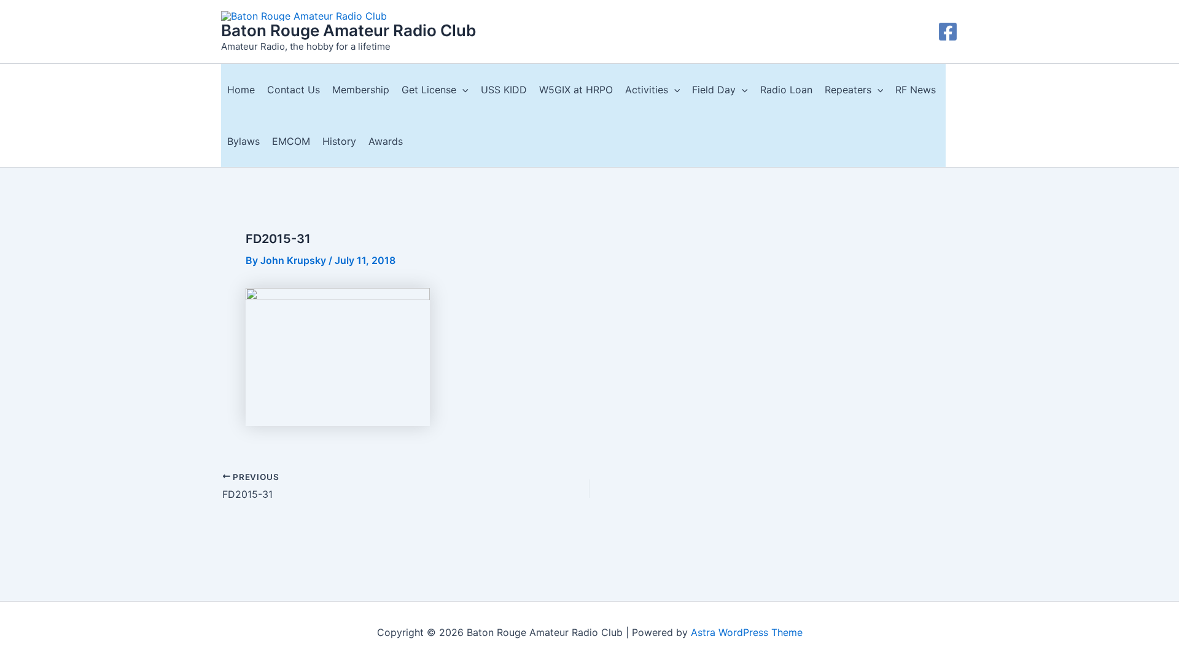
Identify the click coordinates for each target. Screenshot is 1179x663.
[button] (462, 89)
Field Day (714, 89)
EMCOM (291, 141)
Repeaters (848, 89)
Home (241, 89)
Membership (360, 89)
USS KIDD (504, 89)
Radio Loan (786, 89)
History (339, 141)
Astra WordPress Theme (747, 632)
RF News (915, 89)
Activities (646, 89)
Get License (429, 89)
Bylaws (243, 141)
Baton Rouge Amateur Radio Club (348, 30)
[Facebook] (948, 31)
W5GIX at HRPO (576, 89)
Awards (385, 141)
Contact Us (293, 89)
